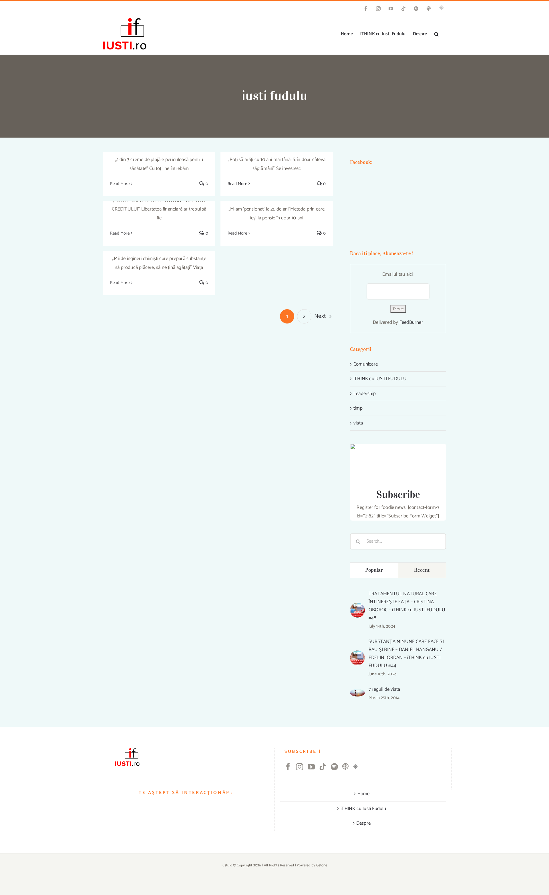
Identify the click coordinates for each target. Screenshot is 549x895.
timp (358, 408)
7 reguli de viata (384, 689)
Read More (120, 183)
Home (363, 794)
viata (358, 423)
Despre (363, 823)
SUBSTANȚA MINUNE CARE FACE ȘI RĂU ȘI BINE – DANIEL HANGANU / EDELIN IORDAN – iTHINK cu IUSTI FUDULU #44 (406, 654)
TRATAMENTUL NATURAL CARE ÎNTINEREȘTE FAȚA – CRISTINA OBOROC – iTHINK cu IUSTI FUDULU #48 (407, 606)
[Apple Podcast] (345, 766)
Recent (422, 570)
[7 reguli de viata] (357, 693)
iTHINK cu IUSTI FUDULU (380, 379)
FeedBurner (411, 322)
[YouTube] (311, 766)
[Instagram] (299, 766)
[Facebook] (288, 766)
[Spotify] (334, 766)
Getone (321, 865)
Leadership (364, 394)
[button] (436, 34)
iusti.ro (227, 865)
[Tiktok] (322, 766)
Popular (374, 570)
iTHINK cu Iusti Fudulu (363, 809)
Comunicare (365, 364)
